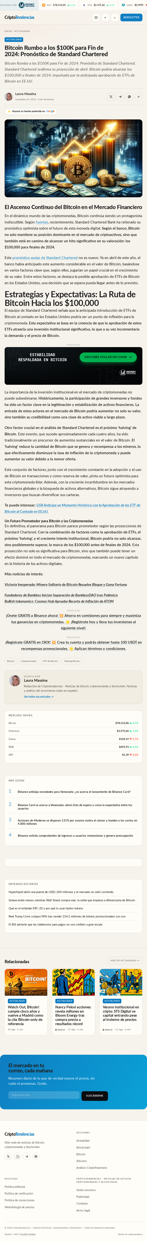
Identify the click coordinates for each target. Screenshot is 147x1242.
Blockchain (83, 1147)
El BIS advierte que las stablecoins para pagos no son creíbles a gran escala (55, 924)
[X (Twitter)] (8, 1156)
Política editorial (15, 1186)
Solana (12, 739)
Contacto (82, 1203)
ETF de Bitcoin (50, 661)
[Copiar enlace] (138, 97)
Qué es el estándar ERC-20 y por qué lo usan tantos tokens (46, 908)
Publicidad (82, 1196)
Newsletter (131, 17)
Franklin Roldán (28, 1234)
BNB (11, 747)
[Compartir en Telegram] (120, 97)
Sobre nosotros (86, 1190)
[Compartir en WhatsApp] (129, 97)
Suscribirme (94, 1096)
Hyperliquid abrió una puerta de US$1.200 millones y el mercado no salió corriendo (61, 892)
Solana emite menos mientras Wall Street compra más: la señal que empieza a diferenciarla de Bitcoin (72, 900)
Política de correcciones (20, 1200)
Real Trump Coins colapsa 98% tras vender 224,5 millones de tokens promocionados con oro (67, 916)
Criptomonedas (28, 661)
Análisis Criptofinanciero (91, 1167)
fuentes (42, 222)
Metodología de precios (20, 1207)
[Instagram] (17, 1156)
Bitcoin (10, 661)
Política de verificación (19, 1193)
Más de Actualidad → (125, 960)
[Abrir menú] (96, 17)
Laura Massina (25, 94)
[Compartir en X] (111, 97)
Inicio (8, 31)
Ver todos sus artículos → (39, 697)
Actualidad (22, 31)
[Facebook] (35, 1156)
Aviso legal (83, 1210)
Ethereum (14, 731)
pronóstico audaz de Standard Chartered (45, 258)
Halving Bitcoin (72, 661)
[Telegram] (26, 1156)
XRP (11, 755)
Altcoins (81, 1161)
